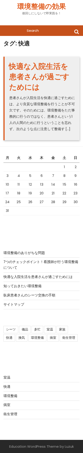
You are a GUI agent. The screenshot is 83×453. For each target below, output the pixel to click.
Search (76, 31)
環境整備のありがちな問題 (24, 252)
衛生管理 (68, 337)
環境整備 (37, 337)
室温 (50, 329)
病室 (53, 337)
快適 (9, 337)
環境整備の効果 (41, 6)
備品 (25, 329)
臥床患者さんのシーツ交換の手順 (29, 295)
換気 (21, 337)
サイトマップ (13, 304)
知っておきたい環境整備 (22, 285)
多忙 (37, 329)
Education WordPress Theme (34, 446)
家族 (62, 329)
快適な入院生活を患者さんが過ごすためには (39, 76)
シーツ (11, 329)
